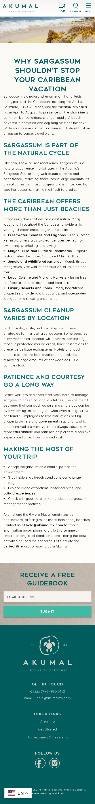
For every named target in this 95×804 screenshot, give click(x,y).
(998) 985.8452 (53, 691)
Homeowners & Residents (47, 737)
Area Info (47, 721)
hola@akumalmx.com (54, 698)
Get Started (47, 729)
